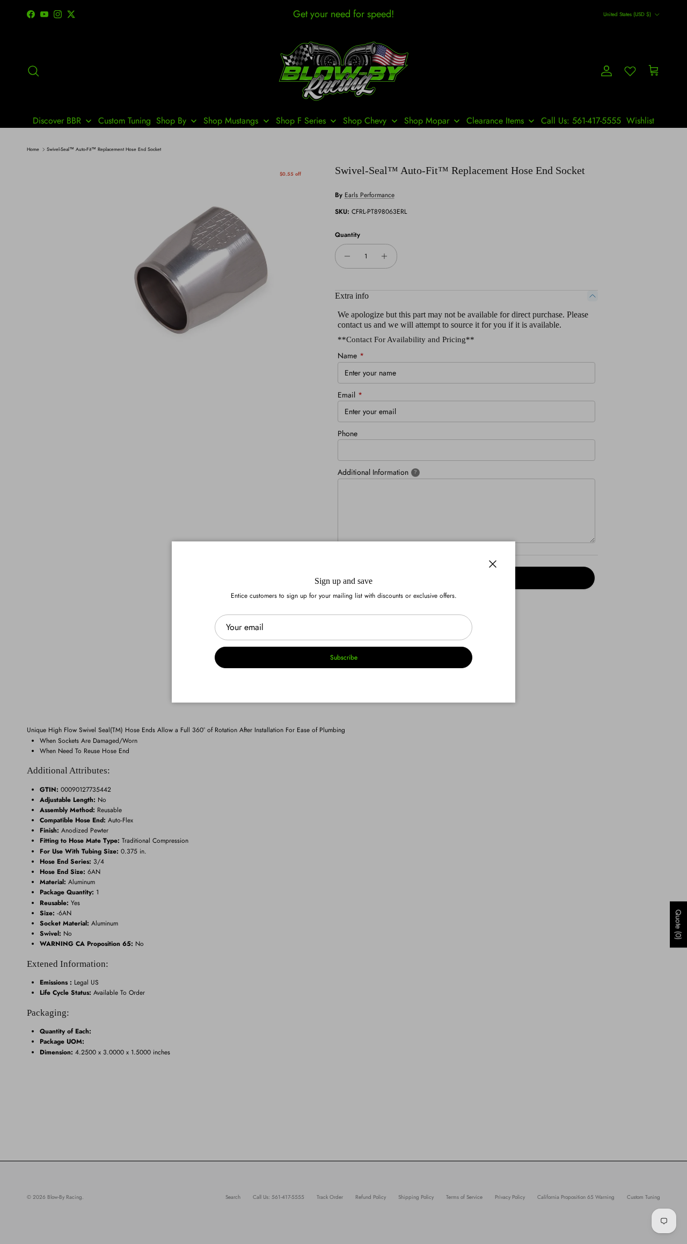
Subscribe (343, 657)
